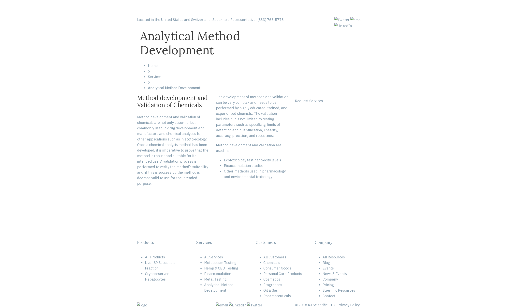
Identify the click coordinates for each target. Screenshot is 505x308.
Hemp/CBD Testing (216, 8)
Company (330, 279)
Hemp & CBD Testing (221, 268)
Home (153, 65)
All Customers (274, 257)
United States (172, 19)
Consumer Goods (277, 268)
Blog (326, 262)
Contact (329, 296)
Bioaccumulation (217, 273)
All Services (213, 257)
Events (328, 268)
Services (155, 76)
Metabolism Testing (220, 262)
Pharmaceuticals (277, 296)
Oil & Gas (270, 290)
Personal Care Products (282, 273)
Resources (330, 8)
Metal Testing (215, 279)
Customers (274, 8)
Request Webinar (353, 8)
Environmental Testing (248, 8)
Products (292, 8)
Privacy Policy (349, 305)
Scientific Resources (339, 290)
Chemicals (271, 262)
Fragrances (272, 285)
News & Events (335, 273)
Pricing (328, 285)
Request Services (309, 101)
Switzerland (201, 19)
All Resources (334, 257)
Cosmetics (271, 279)
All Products (155, 257)
